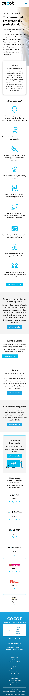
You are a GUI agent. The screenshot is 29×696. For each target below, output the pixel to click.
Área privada (14, 669)
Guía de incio (14, 678)
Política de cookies (21, 691)
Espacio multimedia (14, 661)
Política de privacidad (9, 691)
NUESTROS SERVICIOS (14, 284)
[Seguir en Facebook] (16, 537)
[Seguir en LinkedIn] (9, 501)
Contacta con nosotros (14, 643)
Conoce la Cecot (14, 685)
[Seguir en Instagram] (16, 501)
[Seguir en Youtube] (19, 501)
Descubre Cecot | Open (15, 680)
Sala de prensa (14, 657)
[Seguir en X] (12, 501)
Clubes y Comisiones (14, 683)
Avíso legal (7, 694)
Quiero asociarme (14, 673)
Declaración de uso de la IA (18, 694)
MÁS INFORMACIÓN (14, 327)
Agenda (15, 667)
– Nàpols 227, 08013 (14, 649)
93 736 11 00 (15, 645)
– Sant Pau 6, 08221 (14, 647)
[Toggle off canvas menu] (22, 3)
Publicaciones (14, 659)
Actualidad (14, 655)
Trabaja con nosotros (14, 671)
